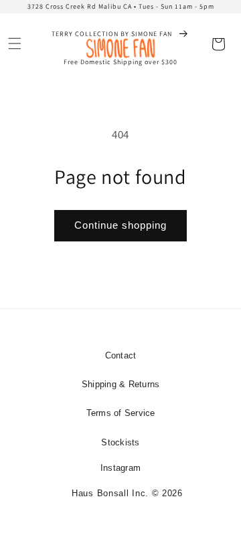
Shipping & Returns (121, 384)
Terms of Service (120, 413)
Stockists (120, 442)
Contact (121, 355)
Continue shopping (120, 225)
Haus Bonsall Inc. (110, 493)
